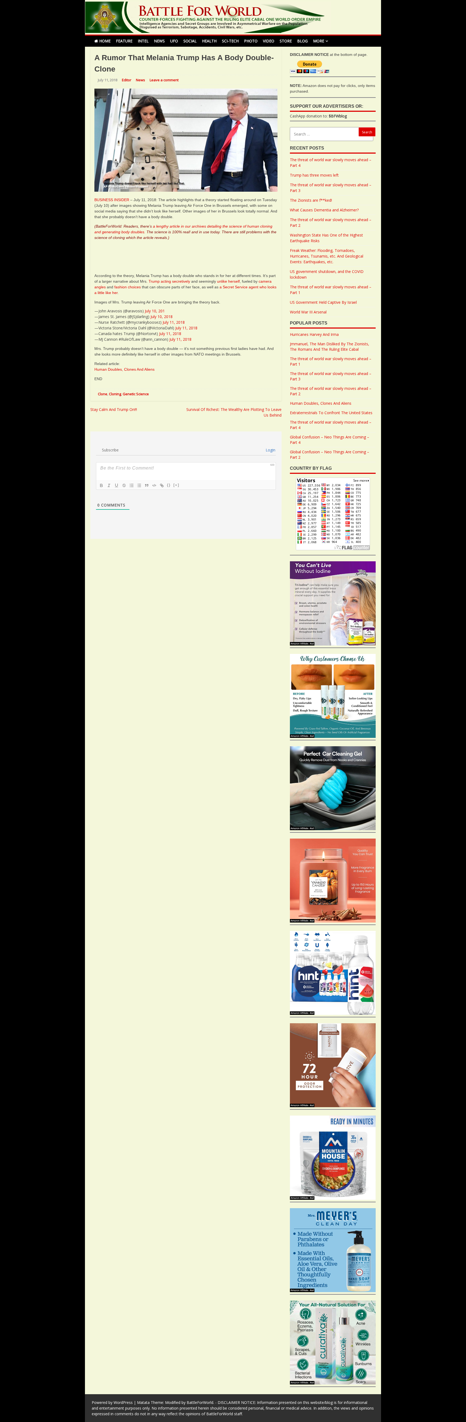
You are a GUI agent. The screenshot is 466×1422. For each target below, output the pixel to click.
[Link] (162, 485)
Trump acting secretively (169, 281)
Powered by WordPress (112, 1402)
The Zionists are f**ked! (311, 200)
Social (190, 40)
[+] (176, 485)
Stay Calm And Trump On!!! (113, 409)
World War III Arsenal (308, 312)
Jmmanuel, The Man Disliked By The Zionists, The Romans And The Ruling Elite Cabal (329, 346)
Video (268, 40)
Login (270, 449)
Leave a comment (164, 79)
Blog (302, 40)
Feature (124, 40)
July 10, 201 (155, 310)
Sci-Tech (230, 40)
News (159, 40)
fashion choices (127, 287)
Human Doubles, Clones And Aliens (124, 369)
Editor (126, 79)
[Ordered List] (131, 485)
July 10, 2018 (161, 316)
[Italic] (109, 485)
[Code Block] (154, 485)
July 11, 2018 (174, 322)
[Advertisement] (187, 256)
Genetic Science (136, 393)
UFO (174, 40)
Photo (251, 40)
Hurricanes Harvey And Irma (314, 334)
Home (105, 40)
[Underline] (116, 485)
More (318, 40)
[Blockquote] (146, 485)
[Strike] (124, 485)
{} (169, 485)
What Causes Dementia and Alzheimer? (324, 209)
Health (209, 40)
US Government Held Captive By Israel (323, 302)
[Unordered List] (139, 485)
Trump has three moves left (314, 175)
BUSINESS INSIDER (111, 200)
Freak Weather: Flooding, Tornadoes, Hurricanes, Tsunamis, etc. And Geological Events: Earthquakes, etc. (326, 256)
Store (286, 40)
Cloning (115, 393)
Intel (143, 40)
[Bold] (101, 485)
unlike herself (228, 281)
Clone (102, 393)
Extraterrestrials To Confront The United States (331, 412)
